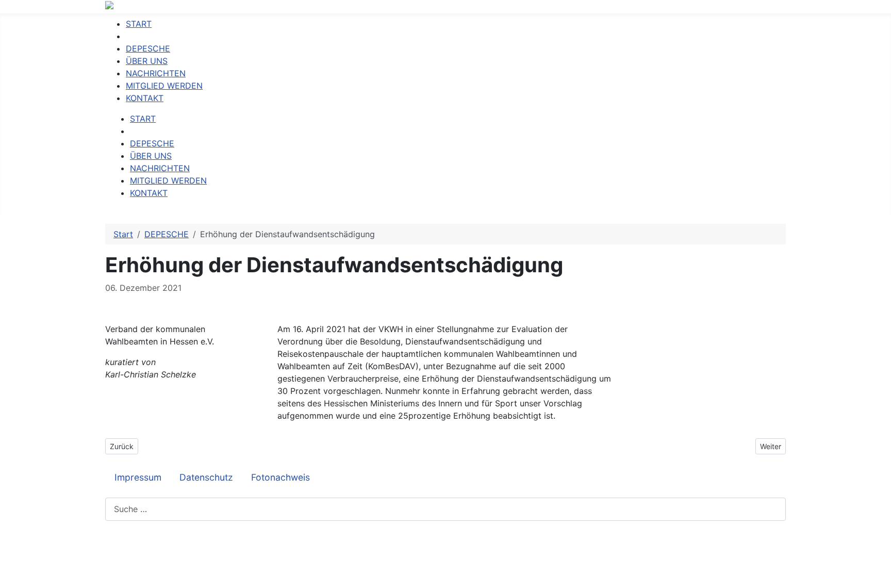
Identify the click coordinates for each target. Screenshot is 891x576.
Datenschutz (206, 477)
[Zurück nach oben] (878, 563)
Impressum (137, 477)
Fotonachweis (280, 477)
